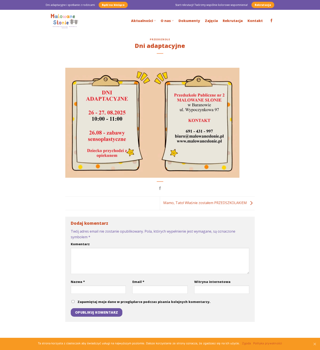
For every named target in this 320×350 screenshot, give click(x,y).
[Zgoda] (314, 344)
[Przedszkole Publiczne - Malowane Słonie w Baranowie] (68, 21)
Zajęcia (211, 20)
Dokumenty (189, 20)
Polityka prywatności (267, 343)
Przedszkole (160, 39)
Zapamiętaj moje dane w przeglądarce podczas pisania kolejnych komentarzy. (143, 302)
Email (138, 282)
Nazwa (78, 282)
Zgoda (246, 343)
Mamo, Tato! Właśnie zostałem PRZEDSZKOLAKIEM (205, 203)
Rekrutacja (233, 20)
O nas (166, 20)
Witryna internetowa (212, 282)
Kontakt (255, 20)
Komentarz (80, 244)
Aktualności (142, 20)
